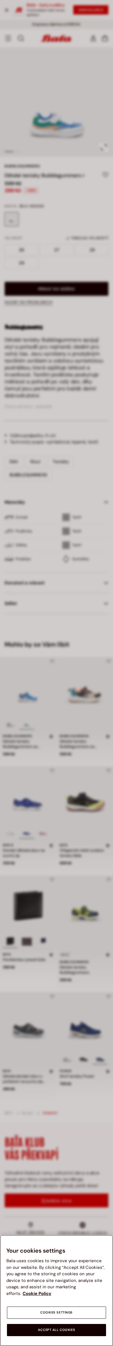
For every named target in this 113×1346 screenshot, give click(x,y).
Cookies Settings (56, 1312)
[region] (56, 1290)
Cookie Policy (37, 1293)
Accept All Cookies (56, 1330)
